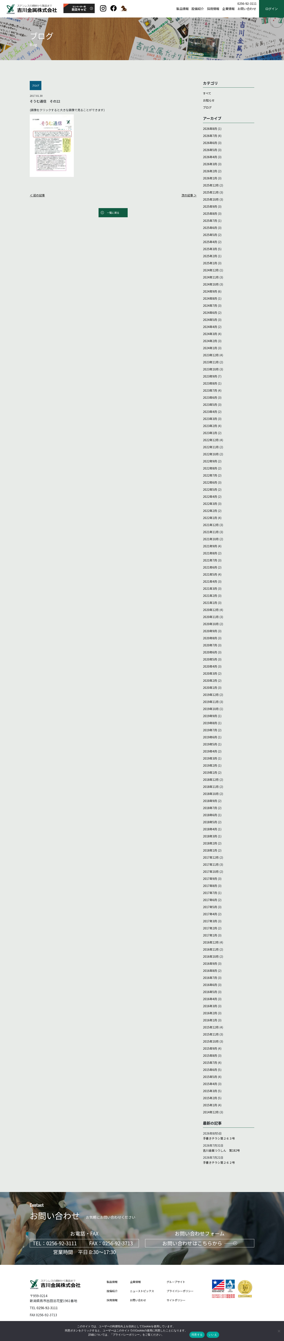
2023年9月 (210, 376)
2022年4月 (210, 496)
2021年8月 (210, 553)
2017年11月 (211, 864)
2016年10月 (211, 956)
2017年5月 (210, 907)
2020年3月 (210, 673)
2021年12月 (211, 525)
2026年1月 (210, 178)
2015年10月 (211, 1041)
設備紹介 (197, 8)
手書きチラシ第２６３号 (219, 1138)
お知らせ (209, 100)
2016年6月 (210, 985)
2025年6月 (210, 228)
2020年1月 (210, 687)
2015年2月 (210, 1098)
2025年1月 (210, 263)
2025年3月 (210, 249)
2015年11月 (211, 1034)
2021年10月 (211, 539)
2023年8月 (210, 383)
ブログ (207, 107)
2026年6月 (210, 143)
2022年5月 (210, 489)
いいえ (213, 1334)
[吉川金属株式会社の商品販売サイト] (124, 9)
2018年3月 (210, 836)
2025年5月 (210, 235)
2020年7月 (210, 645)
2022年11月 (211, 447)
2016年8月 (210, 970)
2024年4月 (210, 327)
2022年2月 (210, 511)
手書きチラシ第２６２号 (219, 1162)
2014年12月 (211, 1112)
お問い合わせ (246, 8)
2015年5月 (210, 1077)
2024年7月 (210, 305)
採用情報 (213, 8)
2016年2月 (210, 1013)
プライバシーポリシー (180, 1291)
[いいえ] (279, 1331)
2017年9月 (210, 879)
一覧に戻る (113, 212)
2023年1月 (210, 433)
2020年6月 (210, 652)
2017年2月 (210, 928)
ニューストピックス (142, 1291)
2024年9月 (210, 291)
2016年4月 (210, 999)
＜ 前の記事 (37, 195)
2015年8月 (210, 1055)
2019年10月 (211, 709)
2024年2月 (210, 341)
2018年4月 (210, 829)
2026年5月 (210, 150)
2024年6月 (210, 312)
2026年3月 (210, 164)
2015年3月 (210, 1091)
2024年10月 (211, 284)
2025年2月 (210, 256)
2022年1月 (210, 518)
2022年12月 (211, 440)
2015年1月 (210, 1105)
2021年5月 (210, 574)
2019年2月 (210, 765)
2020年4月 (210, 666)
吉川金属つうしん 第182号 (221, 1150)
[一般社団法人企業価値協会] (245, 1296)
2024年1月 (210, 348)
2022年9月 (210, 461)
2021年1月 (210, 603)
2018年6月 (210, 815)
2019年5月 (210, 744)
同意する (197, 1334)
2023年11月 (211, 362)
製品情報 (182, 8)
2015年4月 (210, 1084)
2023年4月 (210, 412)
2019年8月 (210, 723)
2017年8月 (210, 886)
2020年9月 (210, 631)
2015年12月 (211, 1027)
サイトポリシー (176, 1300)
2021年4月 (210, 581)
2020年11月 (211, 617)
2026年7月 (210, 136)
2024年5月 (210, 320)
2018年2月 (210, 843)
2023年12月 (211, 355)
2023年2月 (210, 426)
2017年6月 (210, 900)
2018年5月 (210, 822)
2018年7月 (210, 808)
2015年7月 (210, 1062)
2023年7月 (210, 390)
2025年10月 (211, 199)
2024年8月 (210, 298)
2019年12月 (211, 695)
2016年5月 (210, 992)
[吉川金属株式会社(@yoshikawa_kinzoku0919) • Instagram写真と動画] (103, 9)
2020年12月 (211, 610)
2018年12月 (211, 779)
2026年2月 (210, 171)
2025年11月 (211, 192)
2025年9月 (210, 206)
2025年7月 (210, 221)
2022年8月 (210, 468)
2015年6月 (210, 1070)
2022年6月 (210, 482)
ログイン (271, 8)
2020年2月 (210, 680)
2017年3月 (210, 921)
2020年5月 (210, 659)
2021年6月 (210, 567)
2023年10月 (211, 369)
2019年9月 (210, 716)
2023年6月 (210, 397)
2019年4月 (210, 751)
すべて (207, 93)
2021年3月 (210, 588)
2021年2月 (210, 596)
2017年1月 (210, 935)
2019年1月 (210, 772)
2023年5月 (210, 404)
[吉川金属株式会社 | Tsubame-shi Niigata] (113, 9)
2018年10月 (211, 794)
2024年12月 (211, 270)
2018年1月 (210, 850)
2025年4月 (210, 242)
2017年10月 (211, 871)
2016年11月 (211, 949)
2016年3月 (210, 1006)
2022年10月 (211, 454)
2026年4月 (210, 157)
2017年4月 (210, 914)
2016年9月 (210, 963)
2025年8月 (210, 213)
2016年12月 (211, 942)
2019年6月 (210, 737)
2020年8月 (210, 638)
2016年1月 (210, 1020)
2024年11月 (211, 277)
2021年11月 (211, 532)
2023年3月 (210, 419)
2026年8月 (210, 129)
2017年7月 (210, 893)
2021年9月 (210, 546)
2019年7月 (210, 730)
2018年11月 (211, 787)
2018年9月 (210, 801)
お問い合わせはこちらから (192, 1243)
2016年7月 (210, 978)
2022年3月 (210, 504)
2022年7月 (210, 475)
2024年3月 (210, 334)
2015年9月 (210, 1048)
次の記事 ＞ (189, 195)
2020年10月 (211, 624)
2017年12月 (211, 857)
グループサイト (176, 1282)
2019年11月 (211, 702)
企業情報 (228, 8)
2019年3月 (210, 758)
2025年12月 (211, 185)
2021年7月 (210, 560)
